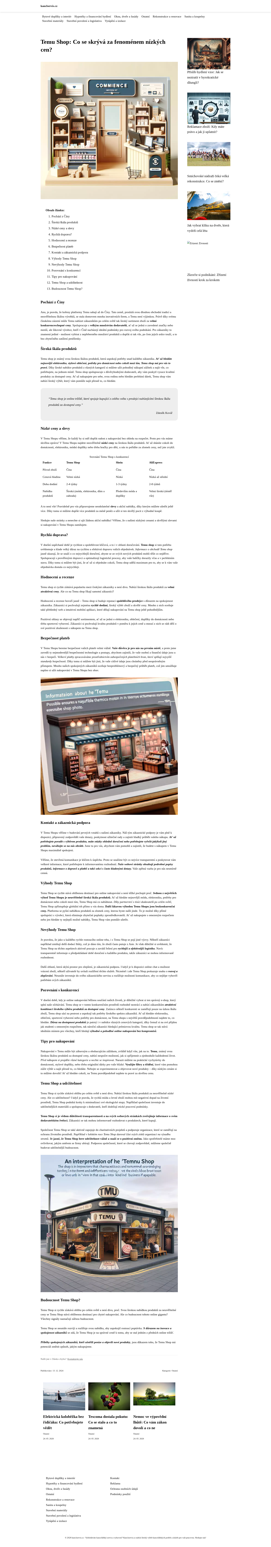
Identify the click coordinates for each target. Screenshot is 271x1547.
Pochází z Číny (61, 216)
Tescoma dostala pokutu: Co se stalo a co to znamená (108, 1422)
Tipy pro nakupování (64, 276)
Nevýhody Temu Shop (65, 264)
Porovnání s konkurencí (66, 270)
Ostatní (145, 16)
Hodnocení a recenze (64, 240)
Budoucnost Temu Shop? (67, 288)
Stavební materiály (53, 20)
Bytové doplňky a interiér (56, 16)
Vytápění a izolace (115, 20)
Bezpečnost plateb (62, 246)
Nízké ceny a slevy (63, 228)
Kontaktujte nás (75, 1359)
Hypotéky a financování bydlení (92, 16)
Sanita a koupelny (194, 16)
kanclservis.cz (49, 6)
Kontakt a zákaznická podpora (70, 252)
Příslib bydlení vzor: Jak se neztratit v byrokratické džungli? (205, 77)
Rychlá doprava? (62, 234)
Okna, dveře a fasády (126, 16)
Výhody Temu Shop (64, 258)
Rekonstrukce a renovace (167, 16)
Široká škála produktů (65, 222)
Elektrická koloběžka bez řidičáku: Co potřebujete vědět (63, 1422)
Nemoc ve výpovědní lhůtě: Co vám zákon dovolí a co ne (150, 1422)
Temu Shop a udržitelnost (67, 282)
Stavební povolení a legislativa (84, 20)
